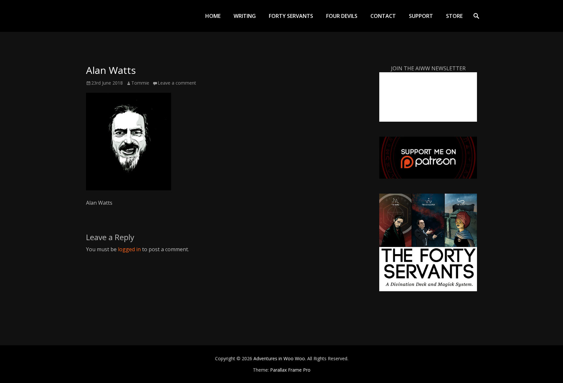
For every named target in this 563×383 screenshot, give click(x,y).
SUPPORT (421, 16)
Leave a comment (177, 83)
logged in (129, 249)
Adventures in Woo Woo (279, 358)
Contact (383, 16)
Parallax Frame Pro (290, 370)
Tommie (140, 83)
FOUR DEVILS (341, 16)
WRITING (245, 16)
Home (213, 16)
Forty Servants (291, 16)
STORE (454, 16)
